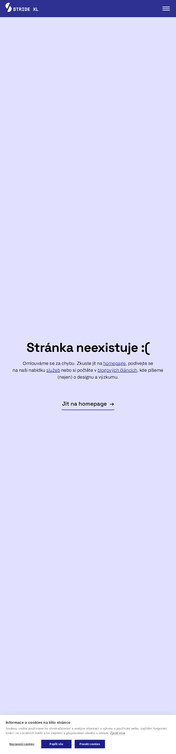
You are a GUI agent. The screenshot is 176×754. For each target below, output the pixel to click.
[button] (166, 8)
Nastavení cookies (21, 744)
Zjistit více (117, 733)
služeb (53, 370)
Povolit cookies (90, 744)
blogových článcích (117, 370)
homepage (114, 363)
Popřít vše (56, 744)
